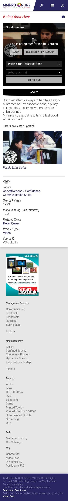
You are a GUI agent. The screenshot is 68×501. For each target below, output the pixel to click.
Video (7, 233)
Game (9, 403)
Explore (10, 331)
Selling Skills (13, 324)
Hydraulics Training (17, 358)
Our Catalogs (14, 442)
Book (9, 388)
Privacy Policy (14, 461)
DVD (8, 395)
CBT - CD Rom (14, 392)
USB (8, 422)
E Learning (12, 399)
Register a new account (41, 52)
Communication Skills (17, 195)
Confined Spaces (16, 350)
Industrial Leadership (18, 362)
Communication (15, 309)
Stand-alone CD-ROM (19, 415)
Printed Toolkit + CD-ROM (21, 411)
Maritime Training (16, 438)
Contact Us (12, 454)
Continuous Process (18, 354)
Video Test (12, 458)
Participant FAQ (15, 465)
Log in (15, 52)
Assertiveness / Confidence (21, 191)
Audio (9, 384)
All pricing (34, 80)
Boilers (10, 346)
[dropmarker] (59, 72)
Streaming (12, 419)
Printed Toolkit (14, 407)
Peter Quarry (11, 223)
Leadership (12, 316)
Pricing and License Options (25, 64)
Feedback (12, 313)
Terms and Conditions (14, 490)
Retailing (11, 320)
